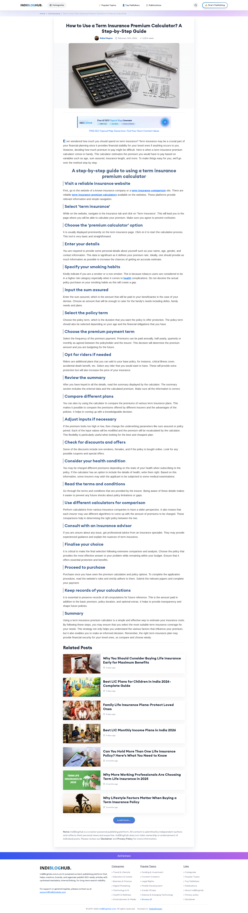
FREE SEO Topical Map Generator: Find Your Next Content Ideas (124, 130)
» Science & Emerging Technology (156, 894)
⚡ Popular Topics (107, 5)
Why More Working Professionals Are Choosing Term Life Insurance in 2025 (142, 776)
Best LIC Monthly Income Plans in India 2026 (139, 730)
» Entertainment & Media (124, 899)
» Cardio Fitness (148, 890)
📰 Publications (153, 5)
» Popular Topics (191, 876)
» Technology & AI (120, 890)
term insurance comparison (149, 190)
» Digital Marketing (121, 885)
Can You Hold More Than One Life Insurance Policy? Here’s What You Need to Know (139, 753)
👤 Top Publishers (131, 5)
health (127, 278)
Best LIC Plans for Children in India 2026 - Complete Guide (137, 683)
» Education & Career (122, 876)
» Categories (189, 872)
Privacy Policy (125, 838)
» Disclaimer (189, 899)
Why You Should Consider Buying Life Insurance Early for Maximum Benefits (142, 660)
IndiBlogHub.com (107, 908)
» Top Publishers (191, 881)
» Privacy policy (191, 894)
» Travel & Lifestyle (121, 872)
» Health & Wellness (121, 894)
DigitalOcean (155, 908)
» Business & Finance (122, 881)
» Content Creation (150, 876)
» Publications (190, 885)
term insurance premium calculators (94, 194)
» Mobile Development (151, 885)
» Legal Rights (147, 881)
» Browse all (146, 899)
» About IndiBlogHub (193, 890)
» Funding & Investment (151, 872)
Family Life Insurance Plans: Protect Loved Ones (138, 707)
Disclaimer (106, 838)
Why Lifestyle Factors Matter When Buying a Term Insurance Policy (140, 800)
